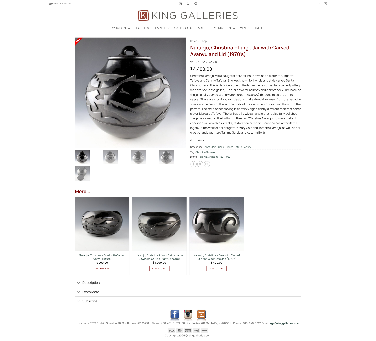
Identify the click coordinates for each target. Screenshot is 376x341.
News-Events (239, 28)
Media (218, 28)
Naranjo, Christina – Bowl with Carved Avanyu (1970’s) (102, 257)
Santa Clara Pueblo (214, 147)
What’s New (121, 28)
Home (193, 41)
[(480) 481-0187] (188, 3)
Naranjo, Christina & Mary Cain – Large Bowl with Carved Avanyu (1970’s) (159, 257)
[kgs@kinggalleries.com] (180, 3)
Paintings (163, 28)
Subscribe (90, 301)
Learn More (90, 292)
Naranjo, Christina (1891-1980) (214, 156)
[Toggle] (78, 283)
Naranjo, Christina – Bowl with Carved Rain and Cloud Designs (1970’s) (217, 257)
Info (258, 28)
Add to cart (102, 268)
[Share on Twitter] (200, 164)
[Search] (195, 3)
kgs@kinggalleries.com (284, 323)
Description (91, 282)
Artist (203, 28)
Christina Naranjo (205, 152)
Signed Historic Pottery (238, 147)
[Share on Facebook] (193, 164)
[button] (60, 3)
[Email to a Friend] (207, 164)
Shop (204, 41)
